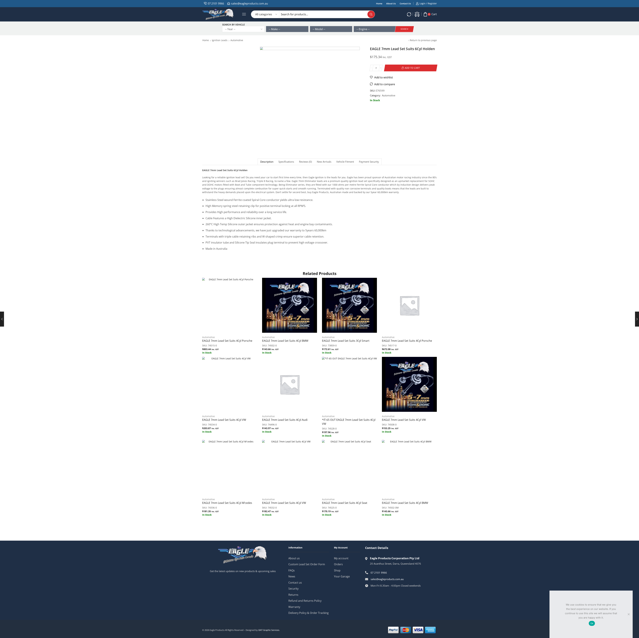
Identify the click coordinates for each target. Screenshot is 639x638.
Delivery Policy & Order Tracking (308, 613)
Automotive (236, 40)
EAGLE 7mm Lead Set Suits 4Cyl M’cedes (227, 503)
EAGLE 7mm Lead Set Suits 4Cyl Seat (344, 503)
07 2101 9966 (216, 3)
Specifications (286, 161)
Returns (293, 595)
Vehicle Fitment (345, 161)
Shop (337, 570)
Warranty (294, 607)
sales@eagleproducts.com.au (249, 3)
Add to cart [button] (230, 307)
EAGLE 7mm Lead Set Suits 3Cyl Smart (345, 341)
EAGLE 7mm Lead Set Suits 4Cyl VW (224, 420)
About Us (391, 3)
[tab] (267, 161)
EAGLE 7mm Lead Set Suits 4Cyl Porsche (227, 341)
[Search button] (371, 14)
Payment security (369, 161)
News (291, 576)
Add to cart (412, 67)
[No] (628, 614)
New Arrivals (324, 161)
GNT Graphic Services (268, 630)
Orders (338, 564)
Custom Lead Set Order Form (306, 564)
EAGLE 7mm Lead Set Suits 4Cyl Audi (285, 420)
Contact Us (405, 3)
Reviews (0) (305, 161)
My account (341, 558)
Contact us (295, 582)
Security (293, 588)
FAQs (291, 570)
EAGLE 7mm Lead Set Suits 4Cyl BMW (285, 341)
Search (404, 29)
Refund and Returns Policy (304, 601)
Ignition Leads (219, 40)
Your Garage (342, 576)
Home (379, 3)
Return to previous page (423, 40)
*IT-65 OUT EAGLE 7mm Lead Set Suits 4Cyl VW (348, 422)
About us (294, 558)
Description (266, 161)
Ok (591, 623)
